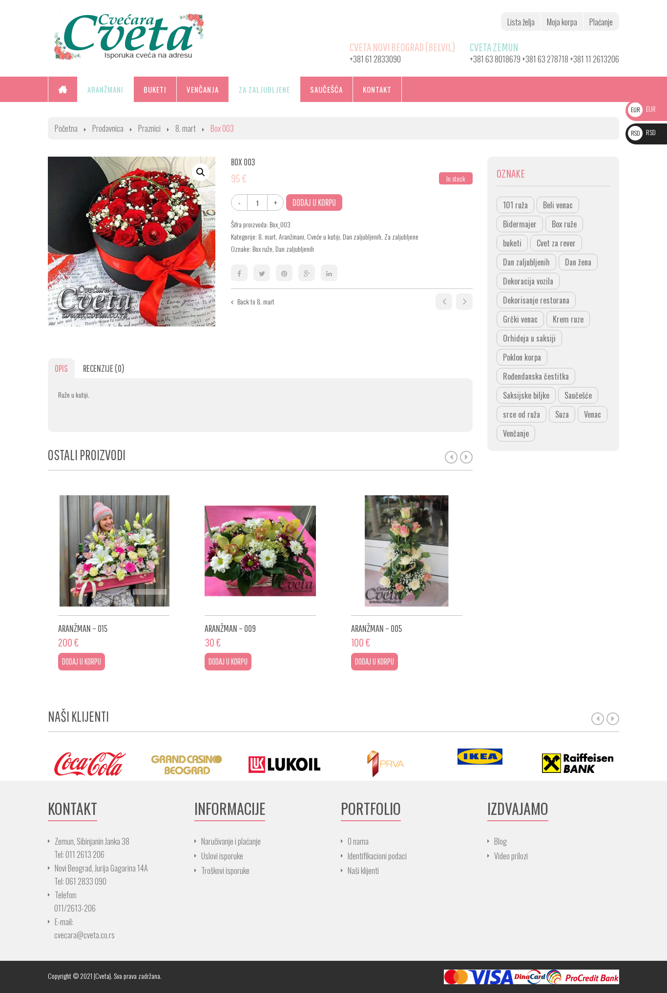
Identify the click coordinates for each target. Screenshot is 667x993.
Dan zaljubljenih (362, 236)
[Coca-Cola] (89, 763)
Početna (66, 128)
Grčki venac (520, 319)
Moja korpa (562, 22)
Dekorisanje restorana (536, 300)
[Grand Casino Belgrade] (187, 763)
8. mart (185, 128)
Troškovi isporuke (225, 870)
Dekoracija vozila (528, 281)
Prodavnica (108, 128)
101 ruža (515, 205)
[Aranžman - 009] (260, 551)
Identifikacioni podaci (377, 856)
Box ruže (262, 248)
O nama (358, 841)
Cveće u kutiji (323, 236)
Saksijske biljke (526, 395)
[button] (200, 172)
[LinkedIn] (329, 272)
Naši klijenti (363, 870)
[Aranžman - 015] (113, 551)
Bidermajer (520, 224)
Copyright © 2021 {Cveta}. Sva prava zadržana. (105, 976)
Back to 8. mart (255, 301)
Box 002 (444, 301)
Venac (592, 414)
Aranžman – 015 (82, 628)
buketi (512, 243)
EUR (643, 108)
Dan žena (578, 262)
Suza (562, 414)
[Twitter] (261, 272)
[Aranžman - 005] (406, 551)
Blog (500, 841)
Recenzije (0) (104, 368)
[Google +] (306, 272)
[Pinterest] (284, 272)
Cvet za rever (556, 243)
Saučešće (578, 395)
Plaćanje (601, 22)
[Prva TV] (382, 763)
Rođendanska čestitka (536, 376)
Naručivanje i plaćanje (231, 841)
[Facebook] (239, 272)
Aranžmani (291, 236)
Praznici (149, 128)
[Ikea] (479, 757)
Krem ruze (568, 319)
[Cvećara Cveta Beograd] (129, 36)
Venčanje (516, 433)
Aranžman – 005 (376, 628)
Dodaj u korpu (314, 202)
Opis (61, 368)
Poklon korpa (522, 357)
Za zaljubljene (401, 236)
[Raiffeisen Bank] (577, 763)
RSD (643, 132)
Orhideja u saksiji (529, 338)
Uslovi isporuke (222, 856)
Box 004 (464, 301)
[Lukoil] (284, 763)
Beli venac (558, 205)
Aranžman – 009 (230, 628)
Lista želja (521, 22)
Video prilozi (511, 856)
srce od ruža (521, 414)
